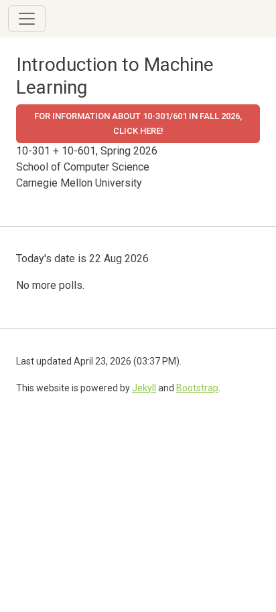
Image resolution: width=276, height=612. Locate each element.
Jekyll (144, 388)
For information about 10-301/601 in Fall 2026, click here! (138, 123)
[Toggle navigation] (27, 18)
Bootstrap (197, 388)
